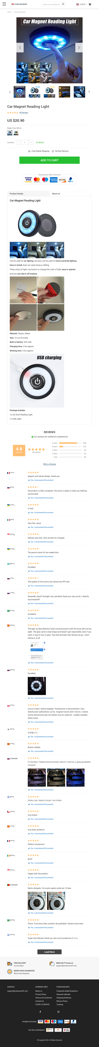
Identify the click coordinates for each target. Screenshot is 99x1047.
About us (38, 991)
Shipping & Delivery (64, 998)
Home (9, 12)
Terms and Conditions (43, 998)
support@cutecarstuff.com (17, 991)
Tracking (60, 1004)
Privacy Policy (40, 994)
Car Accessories (20, 12)
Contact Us (39, 1001)
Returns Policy (62, 1001)
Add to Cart (50, 160)
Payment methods (63, 994)
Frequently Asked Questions (67, 991)
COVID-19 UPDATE (42, 1004)
